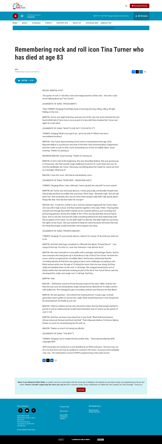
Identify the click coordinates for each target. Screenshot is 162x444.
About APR (64, 415)
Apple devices (94, 410)
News (15, 23)
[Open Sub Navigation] (19, 23)
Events (48, 23)
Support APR (62, 23)
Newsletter (106, 23)
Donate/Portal (140, 6)
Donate (81, 389)
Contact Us (63, 417)
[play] (15, 16)
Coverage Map (92, 23)
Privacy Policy (64, 407)
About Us (77, 23)
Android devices (94, 412)
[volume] (22, 16)
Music (24, 23)
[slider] (25, 16)
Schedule (36, 23)
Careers (62, 418)
